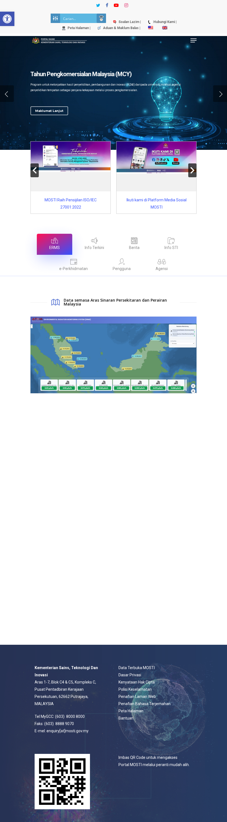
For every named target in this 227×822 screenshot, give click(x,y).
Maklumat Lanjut (49, 111)
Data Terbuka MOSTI (136, 668)
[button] (7, 19)
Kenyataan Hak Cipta (136, 682)
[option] (71, 177)
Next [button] (192, 170)
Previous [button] (34, 170)
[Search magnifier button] (101, 18)
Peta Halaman (130, 711)
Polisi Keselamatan (135, 689)
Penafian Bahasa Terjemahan (144, 704)
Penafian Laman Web (137, 696)
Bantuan (125, 718)
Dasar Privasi (129, 675)
